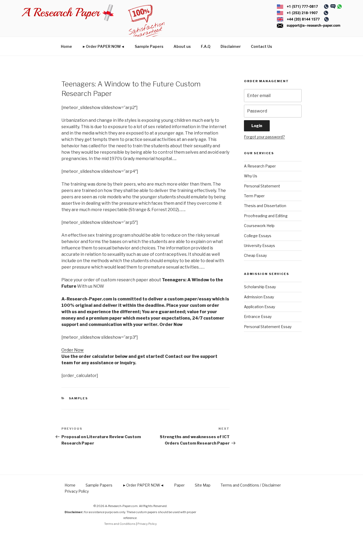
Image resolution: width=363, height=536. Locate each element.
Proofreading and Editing (266, 215)
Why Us (250, 176)
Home (66, 46)
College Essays (257, 235)
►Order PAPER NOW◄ (103, 46)
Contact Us (261, 46)
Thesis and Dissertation (265, 205)
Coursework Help (259, 225)
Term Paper (254, 196)
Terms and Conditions (120, 524)
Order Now (72, 350)
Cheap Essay (255, 255)
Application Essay (259, 306)
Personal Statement (262, 186)
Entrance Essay (258, 316)
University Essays (259, 245)
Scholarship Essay (260, 286)
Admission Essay (259, 297)
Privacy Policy (77, 491)
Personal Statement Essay (268, 326)
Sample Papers (149, 46)
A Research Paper (260, 166)
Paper (179, 485)
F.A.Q (205, 46)
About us (182, 46)
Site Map (202, 485)
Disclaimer (231, 46)
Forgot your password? (264, 137)
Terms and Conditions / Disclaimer (251, 485)
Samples (78, 398)
